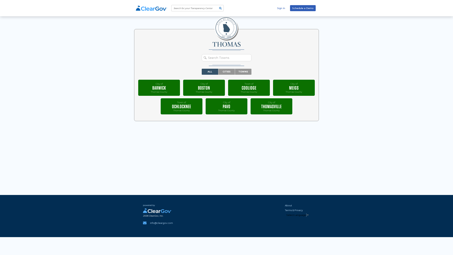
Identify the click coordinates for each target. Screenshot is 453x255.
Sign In (281, 8)
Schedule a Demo (303, 8)
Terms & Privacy (294, 210)
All (210, 71)
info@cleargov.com (161, 223)
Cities (227, 71)
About (288, 205)
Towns (243, 71)
